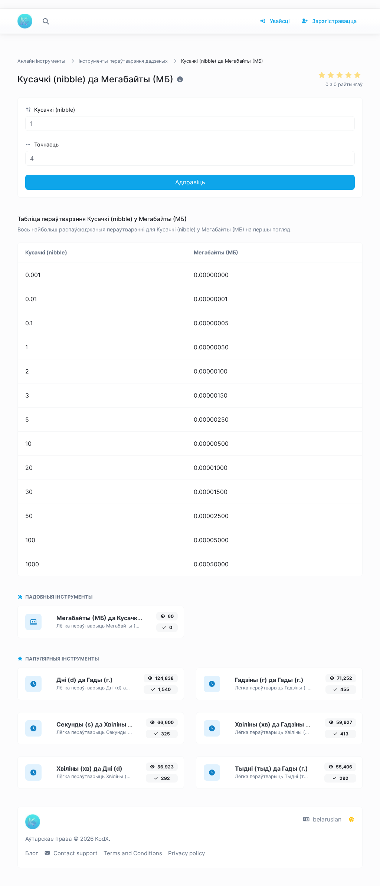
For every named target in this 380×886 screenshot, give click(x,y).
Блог (31, 853)
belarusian (326, 819)
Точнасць (46, 144)
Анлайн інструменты (41, 61)
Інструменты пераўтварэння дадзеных (123, 61)
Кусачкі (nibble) (54, 109)
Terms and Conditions (133, 853)
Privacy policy (186, 853)
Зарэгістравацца (334, 21)
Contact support (75, 853)
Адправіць (190, 182)
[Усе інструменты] (45, 21)
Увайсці (279, 21)
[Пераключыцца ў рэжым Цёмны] (351, 819)
